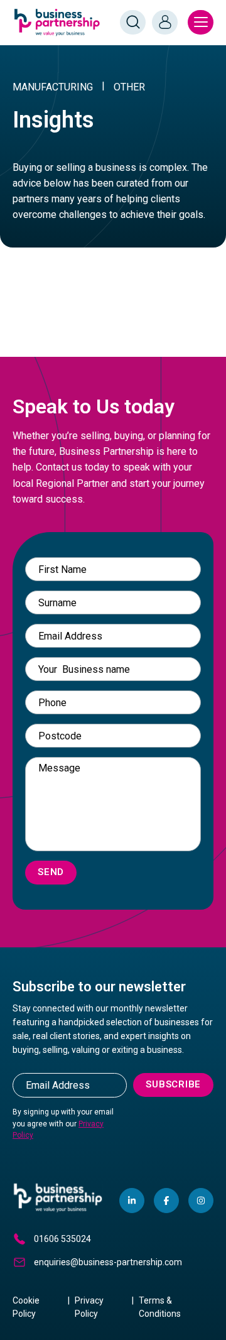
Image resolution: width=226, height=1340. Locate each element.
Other (129, 87)
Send (51, 872)
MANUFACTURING (53, 87)
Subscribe (173, 1084)
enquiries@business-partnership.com (108, 1262)
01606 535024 (62, 1239)
